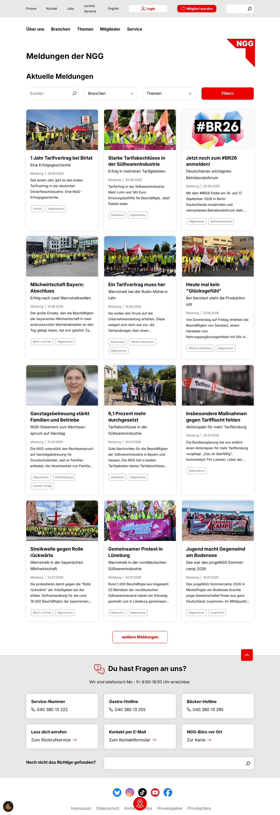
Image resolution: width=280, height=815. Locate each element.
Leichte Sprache (90, 8)
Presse (31, 8)
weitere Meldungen (140, 637)
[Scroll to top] (247, 655)
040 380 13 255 (130, 709)
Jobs (70, 8)
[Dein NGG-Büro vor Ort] (140, 804)
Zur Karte (196, 739)
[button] (36, 29)
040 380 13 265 (208, 709)
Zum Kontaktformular (129, 739)
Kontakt (51, 8)
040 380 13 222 (52, 709)
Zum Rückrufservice (51, 739)
